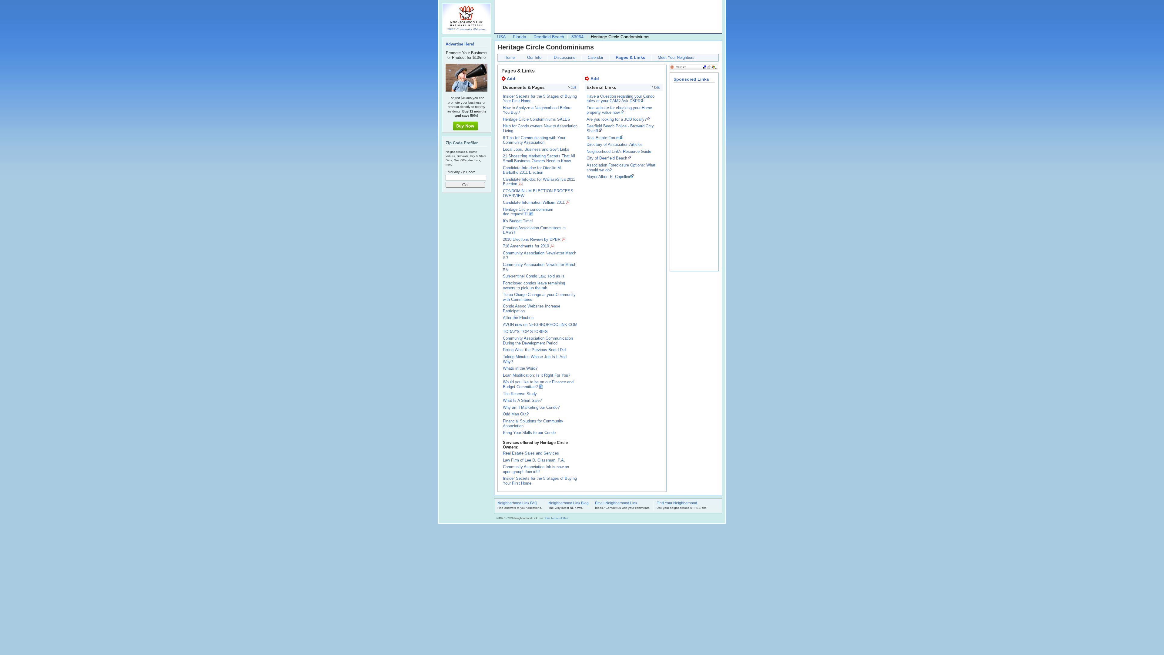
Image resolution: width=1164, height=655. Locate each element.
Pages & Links (630, 57)
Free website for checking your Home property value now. (619, 110)
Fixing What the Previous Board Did (534, 350)
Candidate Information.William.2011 (534, 202)
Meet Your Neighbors (676, 57)
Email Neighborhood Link (616, 503)
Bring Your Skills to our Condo (529, 432)
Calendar (595, 57)
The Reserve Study (520, 393)
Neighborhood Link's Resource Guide (619, 151)
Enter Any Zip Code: (460, 172)
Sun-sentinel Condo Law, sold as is (533, 276)
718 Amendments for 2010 (526, 246)
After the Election (518, 317)
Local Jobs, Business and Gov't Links (536, 149)
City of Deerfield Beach (607, 158)
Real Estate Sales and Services (531, 453)
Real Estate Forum (603, 138)
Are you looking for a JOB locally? (617, 119)
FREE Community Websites (466, 29)
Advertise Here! (460, 44)
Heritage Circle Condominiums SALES (536, 119)
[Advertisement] (606, 17)
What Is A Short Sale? (522, 400)
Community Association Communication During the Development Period (538, 340)
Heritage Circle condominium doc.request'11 (528, 212)
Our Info (534, 57)
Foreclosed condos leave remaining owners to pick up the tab (534, 285)
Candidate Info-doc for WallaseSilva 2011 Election (539, 181)
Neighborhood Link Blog (568, 503)
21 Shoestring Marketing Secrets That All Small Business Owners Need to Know (539, 158)
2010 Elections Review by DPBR (531, 239)
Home (509, 57)
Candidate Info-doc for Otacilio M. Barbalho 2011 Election (532, 170)
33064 (577, 36)
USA (501, 36)
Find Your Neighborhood (677, 503)
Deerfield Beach (549, 36)
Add (511, 78)
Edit (573, 87)
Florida (519, 36)
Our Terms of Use (556, 518)
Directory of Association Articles (615, 144)
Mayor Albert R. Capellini (608, 176)
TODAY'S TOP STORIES (525, 331)
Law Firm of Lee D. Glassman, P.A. (534, 460)
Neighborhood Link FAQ (517, 503)
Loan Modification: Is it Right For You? (536, 375)
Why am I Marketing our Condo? (531, 407)
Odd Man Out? (516, 414)
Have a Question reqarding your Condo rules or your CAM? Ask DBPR (620, 98)
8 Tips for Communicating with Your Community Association (534, 140)
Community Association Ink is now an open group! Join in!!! (536, 469)
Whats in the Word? (520, 368)
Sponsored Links (691, 79)
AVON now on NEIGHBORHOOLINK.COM (540, 324)
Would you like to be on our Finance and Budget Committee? (538, 384)
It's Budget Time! (518, 221)
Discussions (564, 57)
